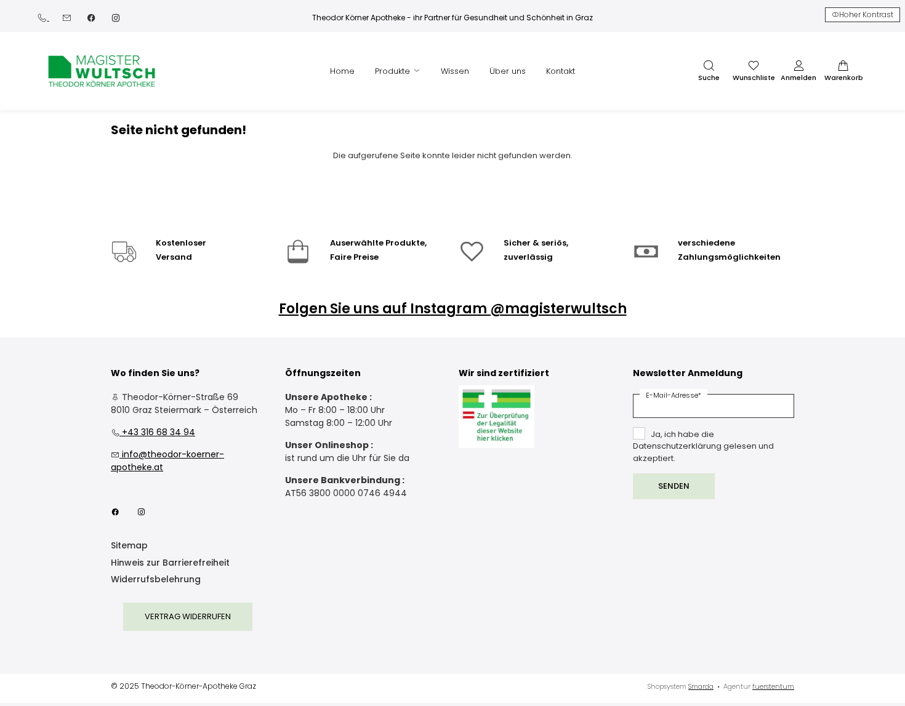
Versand (174, 257)
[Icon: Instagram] (116, 17)
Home (342, 71)
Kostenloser (181, 243)
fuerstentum (773, 686)
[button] (708, 71)
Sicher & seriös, (536, 243)
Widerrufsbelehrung (156, 580)
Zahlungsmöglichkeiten (729, 257)
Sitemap (129, 546)
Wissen (455, 71)
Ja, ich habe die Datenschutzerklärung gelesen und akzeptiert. (703, 446)
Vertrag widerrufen (188, 616)
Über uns (507, 71)
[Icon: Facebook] (91, 17)
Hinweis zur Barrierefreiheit (170, 563)
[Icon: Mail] (66, 17)
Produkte (393, 71)
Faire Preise (354, 257)
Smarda (701, 686)
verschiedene (706, 243)
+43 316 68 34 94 (153, 432)
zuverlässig (528, 257)
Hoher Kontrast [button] (866, 14)
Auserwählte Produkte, (378, 243)
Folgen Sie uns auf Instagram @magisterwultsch (453, 308)
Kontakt (560, 71)
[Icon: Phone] (43, 17)
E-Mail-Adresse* (673, 395)
